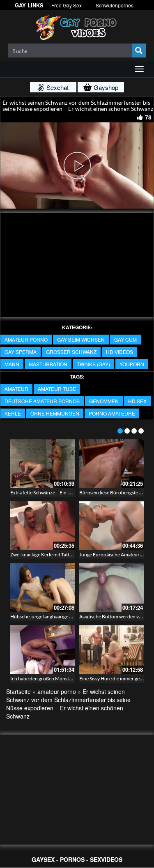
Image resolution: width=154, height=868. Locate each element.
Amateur (16, 388)
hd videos (119, 351)
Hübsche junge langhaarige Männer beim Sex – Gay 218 (69, 616)
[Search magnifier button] (139, 50)
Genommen (104, 400)
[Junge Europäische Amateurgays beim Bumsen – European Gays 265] (111, 525)
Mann (12, 364)
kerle (13, 413)
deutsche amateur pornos (42, 400)
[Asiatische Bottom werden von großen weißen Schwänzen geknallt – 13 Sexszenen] (111, 587)
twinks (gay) (93, 364)
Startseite (18, 691)
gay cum (125, 339)
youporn (132, 364)
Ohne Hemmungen (54, 413)
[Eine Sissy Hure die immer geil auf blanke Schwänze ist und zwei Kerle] (111, 649)
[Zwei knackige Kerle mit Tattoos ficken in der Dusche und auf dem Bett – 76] (42, 525)
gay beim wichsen (81, 339)
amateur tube (57, 388)
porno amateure (112, 413)
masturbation (48, 364)
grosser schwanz (71, 351)
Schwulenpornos (114, 5)
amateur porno (26, 339)
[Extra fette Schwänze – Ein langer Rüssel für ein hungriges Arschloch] (42, 463)
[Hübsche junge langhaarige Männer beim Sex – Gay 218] (42, 587)
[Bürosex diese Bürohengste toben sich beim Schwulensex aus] (111, 463)
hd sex (137, 400)
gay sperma (21, 351)
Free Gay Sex (66, 5)
